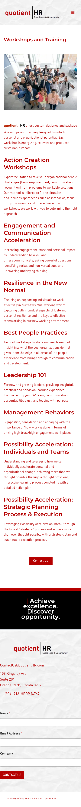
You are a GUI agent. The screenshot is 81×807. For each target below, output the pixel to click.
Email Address (11, 733)
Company (6, 753)
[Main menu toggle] (73, 12)
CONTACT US (12, 775)
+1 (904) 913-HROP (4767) (20, 694)
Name (5, 713)
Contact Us (40, 560)
